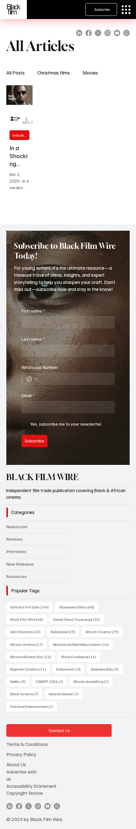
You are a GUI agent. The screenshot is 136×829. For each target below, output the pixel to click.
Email (28, 395)
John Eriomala (27, 631)
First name (33, 310)
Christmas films (53, 72)
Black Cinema (26, 693)
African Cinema (103, 631)
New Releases (20, 564)
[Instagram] (107, 33)
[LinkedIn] (79, 33)
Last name (33, 339)
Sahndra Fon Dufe (31, 606)
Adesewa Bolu (107, 669)
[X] (98, 33)
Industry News (21, 135)
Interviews (16, 551)
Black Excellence (80, 656)
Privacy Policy (21, 754)
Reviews (14, 539)
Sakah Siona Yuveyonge (78, 619)
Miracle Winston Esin (32, 656)
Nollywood (65, 631)
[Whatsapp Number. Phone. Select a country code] (32, 379)
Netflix (19, 681)
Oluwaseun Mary (78, 606)
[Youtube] (117, 33)
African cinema (28, 644)
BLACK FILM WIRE (42, 477)
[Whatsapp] (126, 33)
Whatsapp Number (40, 367)
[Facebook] (88, 33)
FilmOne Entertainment (33, 706)
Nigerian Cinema (30, 669)
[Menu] (126, 9)
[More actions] (28, 119)
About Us (16, 764)
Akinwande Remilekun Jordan (83, 644)
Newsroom (17, 526)
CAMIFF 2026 (51, 681)
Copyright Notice (24, 793)
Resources (16, 576)
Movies (90, 72)
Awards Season (66, 693)
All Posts (15, 72)
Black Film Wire (28, 619)
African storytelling (93, 681)
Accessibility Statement (31, 786)
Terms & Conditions (27, 744)
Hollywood (70, 669)
